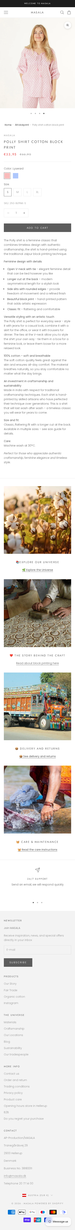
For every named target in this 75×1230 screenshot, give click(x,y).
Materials (10, 1022)
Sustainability (13, 1048)
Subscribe (18, 962)
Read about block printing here (37, 663)
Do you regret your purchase (24, 1119)
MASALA (9, 135)
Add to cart (37, 228)
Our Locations (13, 1035)
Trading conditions (17, 1086)
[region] (37, 882)
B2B (6, 1112)
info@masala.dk (15, 1176)
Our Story (10, 984)
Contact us (11, 1074)
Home (8, 124)
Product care (13, 1099)
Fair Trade (10, 990)
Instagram (11, 1003)
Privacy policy (13, 1093)
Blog (7, 1042)
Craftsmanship (14, 1029)
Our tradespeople (16, 1054)
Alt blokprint (22, 124)
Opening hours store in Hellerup (25, 1106)
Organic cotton (14, 997)
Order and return (15, 1080)
